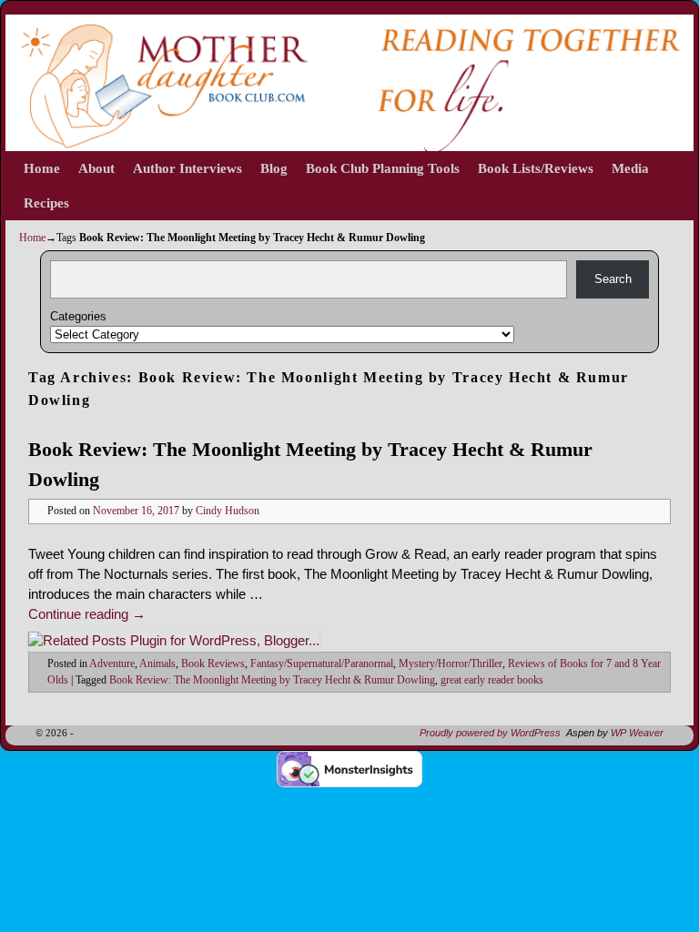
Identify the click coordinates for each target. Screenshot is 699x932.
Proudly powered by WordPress (490, 732)
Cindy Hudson (227, 511)
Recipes (46, 203)
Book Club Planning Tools (383, 168)
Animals (157, 664)
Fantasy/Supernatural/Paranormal (321, 664)
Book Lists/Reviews (535, 168)
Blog (274, 168)
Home (42, 168)
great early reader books (492, 680)
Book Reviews (213, 664)
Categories (78, 316)
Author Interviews (187, 168)
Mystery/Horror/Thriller (450, 664)
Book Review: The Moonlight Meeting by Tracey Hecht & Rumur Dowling (272, 680)
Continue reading (87, 614)
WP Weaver (637, 732)
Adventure (112, 664)
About (96, 168)
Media (630, 168)
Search (613, 279)
